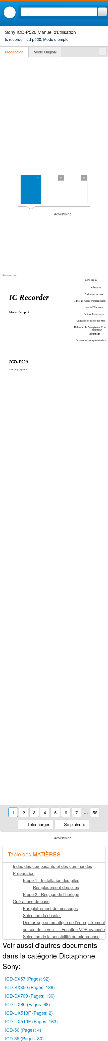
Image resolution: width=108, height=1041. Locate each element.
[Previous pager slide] (7, 191)
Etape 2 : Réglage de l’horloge (51, 894)
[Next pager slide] (101, 191)
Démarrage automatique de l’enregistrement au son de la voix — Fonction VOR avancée (64, 925)
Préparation (23, 873)
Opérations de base (31, 901)
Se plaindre (74, 824)
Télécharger (37, 824)
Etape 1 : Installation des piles (51, 880)
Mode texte (14, 51)
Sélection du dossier (42, 915)
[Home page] (9, 12)
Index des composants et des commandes (52, 866)
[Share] (102, 51)
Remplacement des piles (56, 887)
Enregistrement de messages (50, 908)
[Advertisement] (54, 116)
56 (95, 812)
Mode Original (45, 51)
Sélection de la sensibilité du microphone (61, 936)
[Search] (102, 12)
